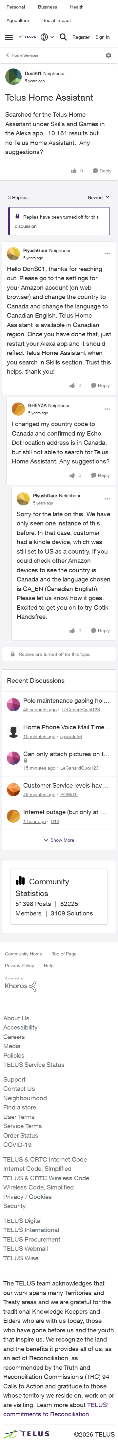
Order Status (20, 1135)
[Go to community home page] (27, 37)
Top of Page (64, 953)
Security (14, 1205)
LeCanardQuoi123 (81, 709)
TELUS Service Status (34, 1064)
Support (14, 1079)
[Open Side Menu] (9, 37)
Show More (62, 840)
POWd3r (69, 794)
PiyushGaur (35, 250)
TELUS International (31, 1229)
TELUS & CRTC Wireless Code (46, 1178)
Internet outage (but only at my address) (65, 812)
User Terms (19, 1116)
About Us (16, 1018)
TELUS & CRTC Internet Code (45, 1159)
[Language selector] (47, 37)
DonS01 (33, 73)
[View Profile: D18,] (13, 816)
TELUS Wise (20, 1258)
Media (11, 1046)
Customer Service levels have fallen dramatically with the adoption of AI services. (64, 786)
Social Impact (56, 20)
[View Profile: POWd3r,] (13, 789)
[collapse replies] (59, 245)
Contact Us (19, 1088)
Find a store (19, 1107)
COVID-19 (17, 1144)
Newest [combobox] (99, 197)
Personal (16, 7)
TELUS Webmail (25, 1248)
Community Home (23, 953)
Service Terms (22, 1125)
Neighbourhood (25, 1098)
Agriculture (18, 20)
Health (77, 7)
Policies (14, 1055)
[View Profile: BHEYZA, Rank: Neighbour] (18, 409)
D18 (55, 821)
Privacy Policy (19, 965)
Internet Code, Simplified (37, 1168)
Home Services (25, 55)
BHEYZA (37, 405)
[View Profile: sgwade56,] (13, 731)
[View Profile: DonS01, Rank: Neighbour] (13, 77)
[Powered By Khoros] (59, 984)
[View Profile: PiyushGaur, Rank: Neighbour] (13, 253)
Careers (14, 1036)
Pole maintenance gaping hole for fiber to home (65, 701)
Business (47, 7)
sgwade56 (71, 736)
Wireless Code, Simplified (38, 1187)
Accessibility (20, 1027)
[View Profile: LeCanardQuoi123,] (13, 704)
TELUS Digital (22, 1220)
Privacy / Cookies (27, 1196)
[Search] (63, 37)
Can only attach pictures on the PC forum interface (66, 754)
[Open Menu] (108, 55)
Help (48, 965)
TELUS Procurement (31, 1239)
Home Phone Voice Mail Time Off (63, 727)
